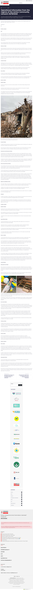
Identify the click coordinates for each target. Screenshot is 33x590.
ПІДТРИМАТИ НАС (4, 558)
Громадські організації (14, 497)
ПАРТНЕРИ (3, 551)
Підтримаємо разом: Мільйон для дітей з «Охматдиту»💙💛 (11, 538)
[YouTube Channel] (30, 1)
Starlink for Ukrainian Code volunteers (7, 536)
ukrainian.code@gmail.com (7, 566)
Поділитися (2, 24)
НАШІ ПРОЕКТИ (3, 547)
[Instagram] (28, 1)
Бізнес (12, 492)
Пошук (12, 383)
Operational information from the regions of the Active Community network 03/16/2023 (9, 376)
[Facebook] (27, 1)
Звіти (11, 499)
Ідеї (11, 501)
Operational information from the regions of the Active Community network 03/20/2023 (24, 376)
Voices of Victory (4, 539)
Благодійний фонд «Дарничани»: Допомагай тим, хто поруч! (11, 537)
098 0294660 (4, 518)
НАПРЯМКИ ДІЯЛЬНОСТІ (5, 549)
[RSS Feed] (31, 1)
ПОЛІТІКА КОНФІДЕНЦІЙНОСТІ (6, 560)
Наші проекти (13, 503)
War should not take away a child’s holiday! (8, 535)
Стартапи (12, 505)
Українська (26, 589)
